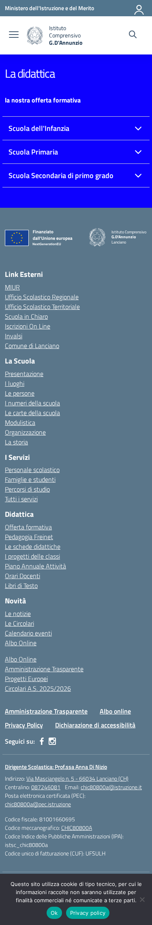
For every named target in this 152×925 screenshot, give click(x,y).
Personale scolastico (32, 469)
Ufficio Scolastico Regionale (42, 297)
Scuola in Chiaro (26, 316)
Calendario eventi (28, 633)
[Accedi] (139, 8)
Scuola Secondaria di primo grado (61, 175)
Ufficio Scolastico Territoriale (42, 306)
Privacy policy (88, 913)
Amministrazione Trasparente (44, 669)
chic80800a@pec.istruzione (38, 804)
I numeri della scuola (32, 403)
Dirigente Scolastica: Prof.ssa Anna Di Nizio (56, 766)
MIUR (12, 287)
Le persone (19, 393)
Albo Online (20, 643)
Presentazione (24, 374)
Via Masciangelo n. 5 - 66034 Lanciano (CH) (77, 778)
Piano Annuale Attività (35, 566)
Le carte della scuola (32, 413)
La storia (16, 442)
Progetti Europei (26, 678)
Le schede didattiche (32, 546)
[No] (142, 899)
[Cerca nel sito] (132, 35)
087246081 (45, 787)
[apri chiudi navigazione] (14, 35)
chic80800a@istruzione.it (111, 787)
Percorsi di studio (27, 489)
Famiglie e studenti (30, 479)
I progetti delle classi (32, 556)
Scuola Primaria (33, 151)
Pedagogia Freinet (29, 537)
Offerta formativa (28, 527)
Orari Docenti (22, 576)
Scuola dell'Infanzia (39, 128)
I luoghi (14, 383)
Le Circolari (19, 623)
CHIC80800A (76, 827)
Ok (54, 913)
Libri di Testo (21, 585)
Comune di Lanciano (32, 345)
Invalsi (13, 336)
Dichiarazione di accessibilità (95, 725)
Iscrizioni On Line (27, 326)
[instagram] (52, 741)
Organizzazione (25, 432)
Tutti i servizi (21, 499)
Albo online (115, 711)
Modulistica (20, 422)
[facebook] (41, 741)
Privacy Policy (24, 725)
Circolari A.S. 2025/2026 (38, 688)
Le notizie (18, 613)
